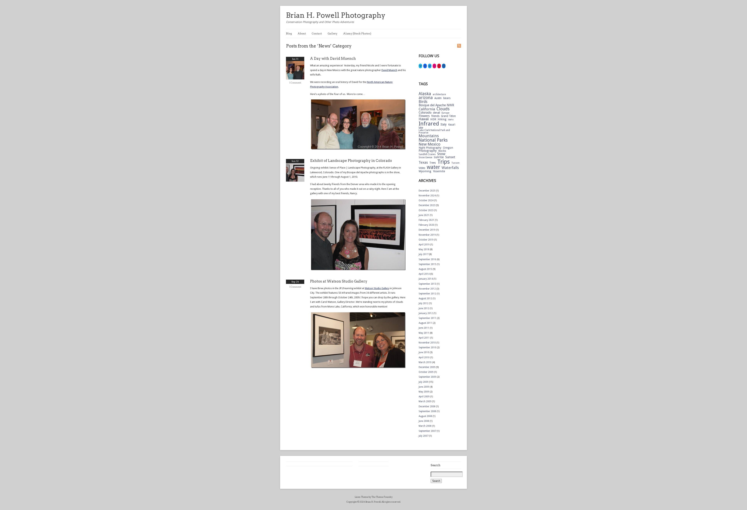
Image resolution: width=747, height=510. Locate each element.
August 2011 (425, 323)
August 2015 (425, 269)
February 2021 (426, 220)
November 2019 (427, 234)
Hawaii (424, 119)
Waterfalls (450, 168)
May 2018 (424, 249)
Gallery (332, 33)
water (433, 167)
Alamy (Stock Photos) (357, 33)
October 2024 (426, 200)
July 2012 (423, 303)
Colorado (425, 112)
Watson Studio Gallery (377, 288)
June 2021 (424, 215)
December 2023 (427, 205)
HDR (433, 119)
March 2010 (425, 362)
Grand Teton (448, 116)
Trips (443, 162)
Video (422, 168)
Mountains (429, 136)
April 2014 (424, 274)
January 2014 (426, 278)
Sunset (450, 157)
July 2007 (423, 436)
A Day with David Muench (333, 58)
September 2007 (427, 431)
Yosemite (439, 171)
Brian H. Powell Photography (335, 15)
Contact (317, 33)
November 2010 (427, 342)
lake (421, 127)
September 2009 (427, 377)
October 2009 (426, 372)
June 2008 (424, 421)
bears (447, 98)
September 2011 (427, 318)
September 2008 (427, 411)
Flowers (424, 116)
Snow (441, 154)
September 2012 (427, 293)
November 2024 (427, 195)
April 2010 (424, 357)
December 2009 (427, 367)
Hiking (442, 119)
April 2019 (424, 244)
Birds (423, 102)
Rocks (442, 150)
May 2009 (424, 391)
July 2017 (423, 254)
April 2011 (424, 337)
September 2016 (427, 259)
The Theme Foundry (382, 497)
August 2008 (425, 416)
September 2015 (427, 264)
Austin (438, 98)
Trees (432, 163)
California (427, 109)
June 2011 (424, 328)
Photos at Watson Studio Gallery (338, 281)
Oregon (448, 147)
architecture (439, 94)
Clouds (443, 109)
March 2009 (425, 401)
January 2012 (426, 313)
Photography (428, 150)
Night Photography (430, 148)
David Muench (389, 70)
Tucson (455, 163)
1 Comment (295, 82)
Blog (289, 33)
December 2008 (427, 406)
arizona (426, 98)
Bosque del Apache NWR (436, 105)
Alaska (425, 94)
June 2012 (424, 308)
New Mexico (429, 144)
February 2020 (426, 225)
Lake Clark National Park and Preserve (434, 131)
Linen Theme (361, 497)
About (302, 33)
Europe (445, 113)
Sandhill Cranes (427, 154)
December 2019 (427, 229)
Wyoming (425, 171)
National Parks (433, 140)
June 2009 (424, 386)
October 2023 (426, 210)
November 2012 (427, 288)
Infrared (429, 123)
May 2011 (424, 333)
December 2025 (427, 190)
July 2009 (423, 382)
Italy (444, 124)
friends (435, 116)
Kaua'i (451, 124)
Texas (423, 162)
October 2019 (426, 239)
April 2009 (424, 396)
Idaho (451, 120)
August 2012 (425, 298)
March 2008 (425, 426)
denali (436, 112)
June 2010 (424, 352)
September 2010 (427, 347)
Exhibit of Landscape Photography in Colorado (351, 161)
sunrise (439, 157)
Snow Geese (425, 157)
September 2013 (427, 284)
